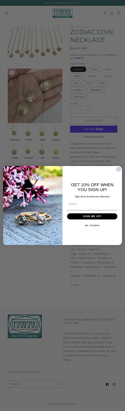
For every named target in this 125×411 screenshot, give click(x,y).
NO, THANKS (92, 225)
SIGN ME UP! (92, 216)
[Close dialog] (118, 169)
